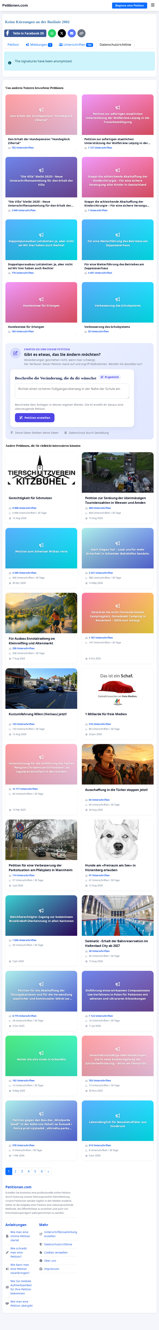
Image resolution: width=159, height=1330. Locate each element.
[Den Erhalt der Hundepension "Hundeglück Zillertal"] (41, 123)
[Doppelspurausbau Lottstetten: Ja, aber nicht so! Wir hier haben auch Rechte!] (41, 248)
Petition (13, 44)
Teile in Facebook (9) (28, 33)
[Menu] (153, 5)
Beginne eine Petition (129, 5)
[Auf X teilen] (62, 33)
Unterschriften (77, 44)
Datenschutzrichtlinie (115, 44)
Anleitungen (16, 1224)
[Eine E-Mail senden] (72, 33)
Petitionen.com (15, 5)
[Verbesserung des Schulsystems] (118, 309)
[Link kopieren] (81, 33)
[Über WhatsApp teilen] (52, 33)
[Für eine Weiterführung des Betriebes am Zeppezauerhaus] (118, 248)
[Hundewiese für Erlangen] (41, 309)
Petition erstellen (37, 418)
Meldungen (40, 44)
